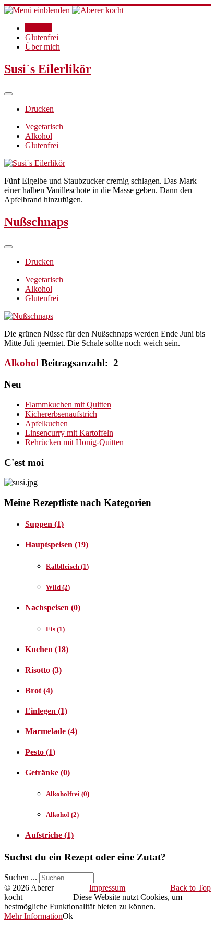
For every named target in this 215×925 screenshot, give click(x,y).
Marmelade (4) (51, 731)
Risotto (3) (43, 670)
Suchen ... (20, 877)
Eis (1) (55, 629)
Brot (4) (39, 690)
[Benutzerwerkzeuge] (8, 93)
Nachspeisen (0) (52, 607)
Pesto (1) (40, 752)
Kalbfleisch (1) (67, 566)
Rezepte (38, 27)
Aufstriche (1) (49, 835)
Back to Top (190, 887)
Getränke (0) (47, 772)
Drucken (39, 108)
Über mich (42, 46)
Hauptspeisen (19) (56, 544)
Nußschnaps (36, 222)
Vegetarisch (44, 126)
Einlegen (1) (46, 710)
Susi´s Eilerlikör (47, 69)
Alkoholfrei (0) (67, 794)
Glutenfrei (41, 37)
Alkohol (38, 135)
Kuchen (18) (46, 649)
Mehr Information (33, 915)
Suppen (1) (44, 524)
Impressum (107, 887)
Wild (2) (58, 587)
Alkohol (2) (62, 815)
